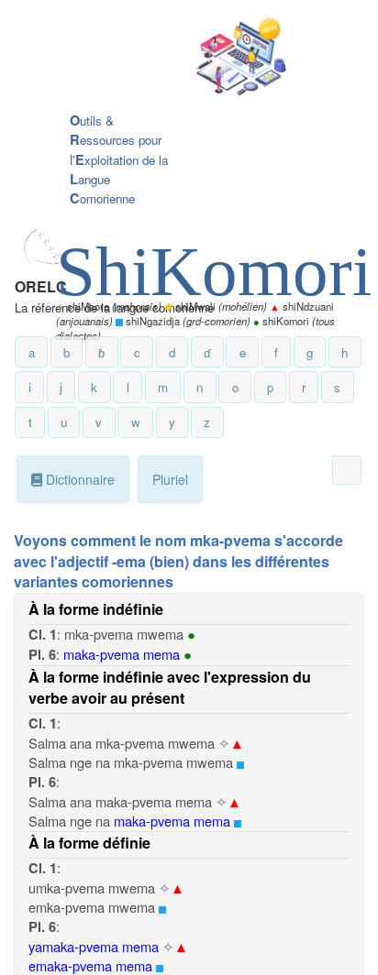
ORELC (41, 286)
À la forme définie (89, 842)
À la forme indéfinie (95, 608)
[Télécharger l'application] (175, 58)
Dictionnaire (78, 479)
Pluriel (170, 479)
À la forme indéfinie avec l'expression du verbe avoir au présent (169, 687)
